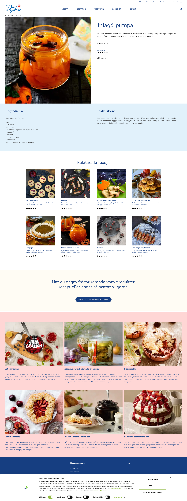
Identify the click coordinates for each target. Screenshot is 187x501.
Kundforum (74, 468)
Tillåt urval (152, 486)
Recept (18, 15)
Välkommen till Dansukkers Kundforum (93, 299)
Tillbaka (10, 15)
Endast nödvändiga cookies (152, 492)
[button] (64, 8)
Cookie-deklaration (100, 491)
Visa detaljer (118, 497)
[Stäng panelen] (170, 477)
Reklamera (74, 471)
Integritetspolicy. (116, 488)
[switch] (70, 497)
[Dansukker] (13, 8)
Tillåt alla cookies (152, 479)
